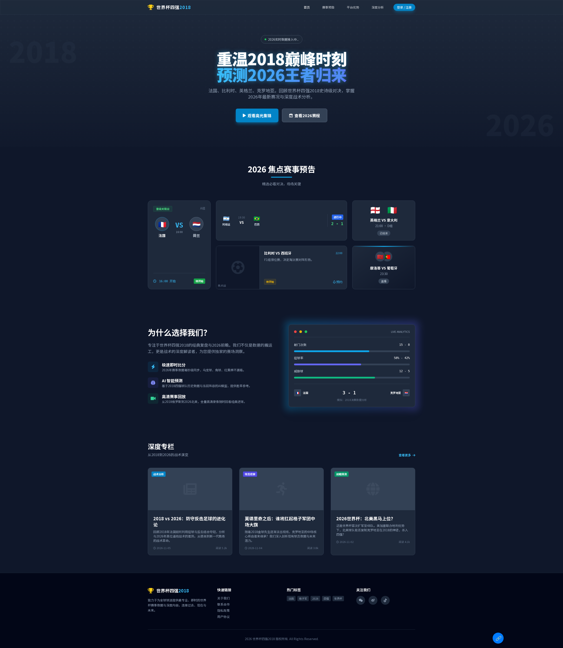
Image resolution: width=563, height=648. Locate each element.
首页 (307, 7)
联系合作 (223, 604)
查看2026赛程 (307, 115)
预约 (339, 282)
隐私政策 (223, 610)
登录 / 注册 (404, 7)
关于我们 (223, 598)
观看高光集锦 (259, 115)
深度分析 (377, 7)
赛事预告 (328, 7)
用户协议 (223, 616)
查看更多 (405, 455)
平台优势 (353, 7)
